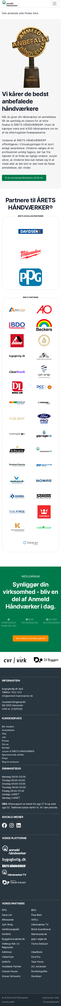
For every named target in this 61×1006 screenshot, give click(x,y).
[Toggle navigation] (54, 3)
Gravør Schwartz (11, 976)
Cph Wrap (7, 924)
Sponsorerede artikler (13, 754)
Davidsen (36, 976)
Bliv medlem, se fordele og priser (30, 638)
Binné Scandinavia (41, 929)
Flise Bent (36, 914)
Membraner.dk (39, 934)
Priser (5, 758)
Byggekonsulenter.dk (13, 939)
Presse (5, 740)
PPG (4, 910)
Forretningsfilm (39, 971)
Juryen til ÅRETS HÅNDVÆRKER (18, 751)
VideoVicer (8, 956)
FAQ (4, 733)
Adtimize (7, 952)
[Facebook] (4, 825)
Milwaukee (8, 919)
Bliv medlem (8, 726)
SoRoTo (6, 961)
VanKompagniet (10, 929)
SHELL (35, 919)
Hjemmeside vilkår (50, 997)
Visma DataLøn (39, 943)
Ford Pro (36, 956)
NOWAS (6, 934)
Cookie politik (8, 1002)
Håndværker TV (39, 924)
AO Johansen (38, 966)
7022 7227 (16, 692)
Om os (5, 744)
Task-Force (37, 961)
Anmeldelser (8, 730)
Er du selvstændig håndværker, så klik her (24, 178)
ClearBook (36, 952)
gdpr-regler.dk (39, 939)
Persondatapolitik (51, 1002)
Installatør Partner (11, 966)
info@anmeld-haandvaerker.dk (17, 696)
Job (4, 737)
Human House (10, 971)
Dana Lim (7, 914)
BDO (33, 910)
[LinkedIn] (18, 825)
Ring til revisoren (10, 762)
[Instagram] (11, 825)
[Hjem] (10, 3)
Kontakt (6, 747)
